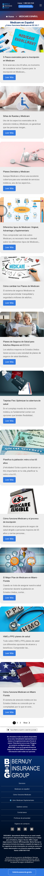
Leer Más (9, 77)
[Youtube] (31, 829)
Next (25, 723)
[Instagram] (12, 829)
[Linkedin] (25, 829)
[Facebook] (18, 829)
